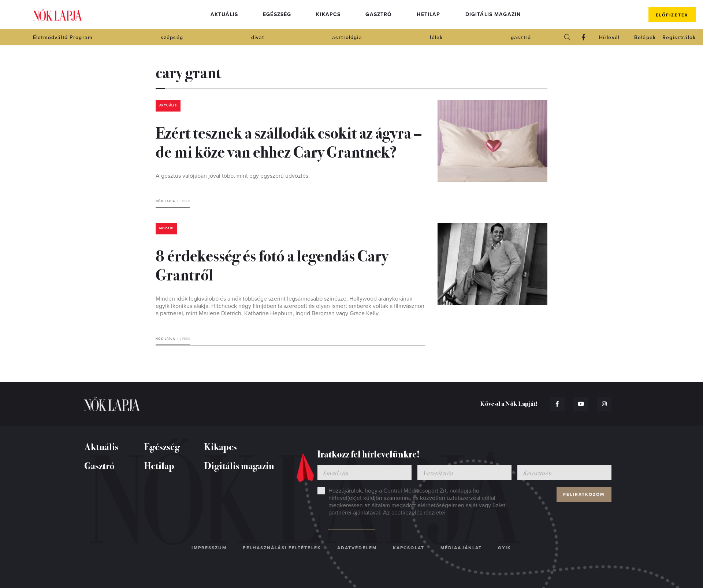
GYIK (504, 547)
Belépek (645, 37)
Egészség (277, 14)
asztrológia (347, 37)
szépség (172, 37)
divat (257, 37)
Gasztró (378, 14)
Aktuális (224, 14)
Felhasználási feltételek (282, 547)
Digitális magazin (493, 14)
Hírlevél (609, 37)
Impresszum (209, 547)
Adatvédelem (357, 547)
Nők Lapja (57, 15)
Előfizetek (672, 15)
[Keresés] (567, 37)
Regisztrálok (679, 37)
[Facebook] (584, 37)
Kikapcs (328, 14)
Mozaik (166, 228)
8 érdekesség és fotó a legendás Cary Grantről (272, 264)
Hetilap (428, 14)
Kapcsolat (408, 547)
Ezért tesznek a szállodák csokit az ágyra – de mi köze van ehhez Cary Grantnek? (289, 141)
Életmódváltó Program (63, 37)
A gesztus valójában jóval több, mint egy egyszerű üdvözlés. (233, 176)
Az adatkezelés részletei (414, 512)
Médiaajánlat (461, 547)
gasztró (521, 37)
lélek (436, 37)
